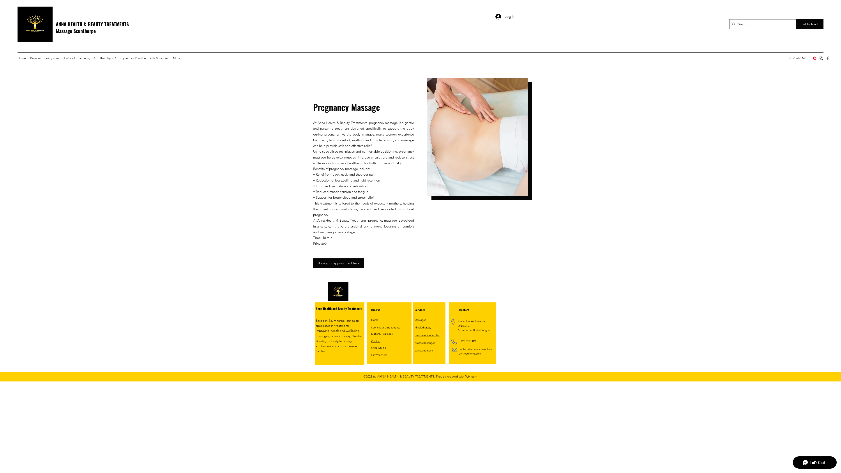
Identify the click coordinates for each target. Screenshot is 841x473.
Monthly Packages (382, 333)
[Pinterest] (815, 58)
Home (374, 319)
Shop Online (378, 347)
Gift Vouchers (379, 355)
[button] (809, 24)
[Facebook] (828, 58)
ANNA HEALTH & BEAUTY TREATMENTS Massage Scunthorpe (92, 27)
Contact (375, 341)
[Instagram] (821, 58)
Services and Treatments (385, 327)
